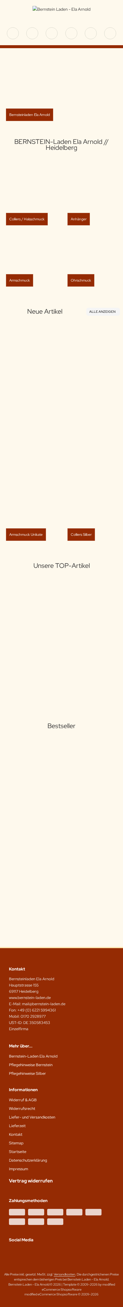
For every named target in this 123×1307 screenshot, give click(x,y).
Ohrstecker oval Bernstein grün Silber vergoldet (51, 421)
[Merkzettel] (71, 33)
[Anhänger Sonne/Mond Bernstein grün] (43, 615)
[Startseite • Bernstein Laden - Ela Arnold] (61, 9)
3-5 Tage (31, 433)
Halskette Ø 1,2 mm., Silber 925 (35, 804)
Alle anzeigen (102, 312)
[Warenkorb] (91, 33)
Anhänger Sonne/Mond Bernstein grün (43, 659)
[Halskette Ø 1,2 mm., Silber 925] (35, 768)
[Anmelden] (52, 33)
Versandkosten (43, 445)
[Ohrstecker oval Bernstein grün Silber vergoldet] (51, 369)
